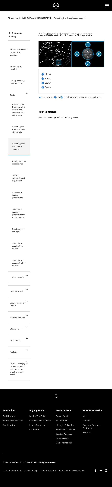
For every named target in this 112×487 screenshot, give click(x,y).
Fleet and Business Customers (91, 427)
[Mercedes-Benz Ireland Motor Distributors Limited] (56, 5)
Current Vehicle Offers (40, 420)
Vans (85, 416)
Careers (86, 420)
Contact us (34, 429)
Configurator (9, 425)
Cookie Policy (30, 470)
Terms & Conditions (12, 470)
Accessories (61, 420)
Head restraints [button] (18, 277)
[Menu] (107, 5)
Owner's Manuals (64, 442)
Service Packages (64, 434)
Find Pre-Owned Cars (13, 420)
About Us (87, 432)
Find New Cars (9, 416)
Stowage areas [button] (16, 329)
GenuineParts (62, 438)
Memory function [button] (17, 317)
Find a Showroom (37, 425)
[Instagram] (106, 470)
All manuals (13, 18)
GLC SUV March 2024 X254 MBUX (36, 18)
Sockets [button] (13, 352)
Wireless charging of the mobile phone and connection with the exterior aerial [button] (18, 369)
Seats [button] (12, 95)
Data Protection (48, 470)
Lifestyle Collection (65, 425)
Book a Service (63, 416)
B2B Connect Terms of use (71, 470)
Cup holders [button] (15, 340)
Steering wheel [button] (16, 291)
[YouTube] (101, 470)
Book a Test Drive (37, 416)
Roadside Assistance (65, 429)
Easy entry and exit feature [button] (18, 304)
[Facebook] (95, 470)
